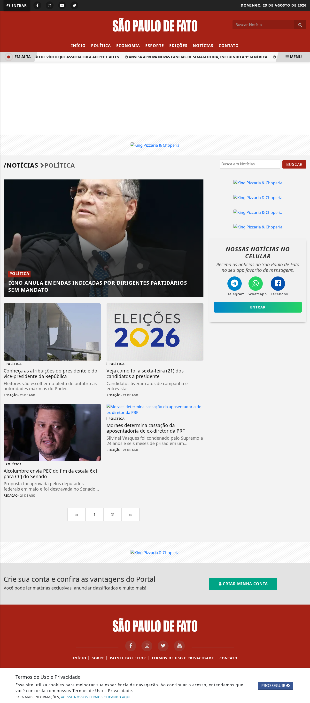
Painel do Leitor (128, 658)
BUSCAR (294, 164)
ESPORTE (154, 45)
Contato (229, 45)
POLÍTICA (101, 45)
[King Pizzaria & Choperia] (155, 144)
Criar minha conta (245, 583)
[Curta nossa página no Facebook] (130, 645)
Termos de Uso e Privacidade (183, 658)
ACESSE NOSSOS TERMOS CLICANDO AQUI (96, 697)
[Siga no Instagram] (50, 5)
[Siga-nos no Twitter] (163, 645)
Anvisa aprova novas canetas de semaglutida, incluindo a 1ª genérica (193, 57)
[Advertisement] (155, 98)
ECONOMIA (128, 45)
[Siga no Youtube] (62, 5)
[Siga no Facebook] (37, 5)
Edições (178, 45)
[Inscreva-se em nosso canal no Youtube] (179, 645)
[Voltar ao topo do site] (302, 421)
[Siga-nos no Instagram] (146, 645)
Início (78, 45)
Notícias (203, 45)
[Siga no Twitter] (74, 5)
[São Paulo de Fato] (155, 24)
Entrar (18, 5)
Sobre (98, 658)
